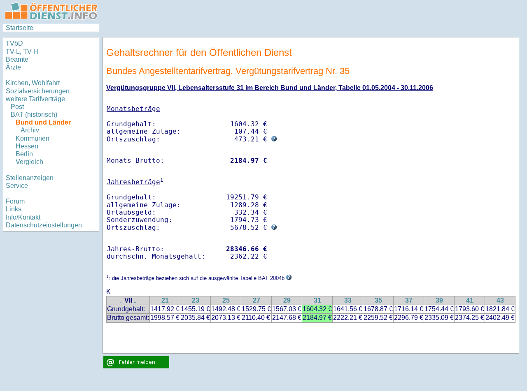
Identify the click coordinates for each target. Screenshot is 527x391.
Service (17, 185)
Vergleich (29, 161)
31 (317, 300)
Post (17, 106)
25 (226, 300)
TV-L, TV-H (22, 51)
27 (256, 300)
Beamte (17, 59)
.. (121, 301)
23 (195, 300)
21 (165, 300)
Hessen (27, 146)
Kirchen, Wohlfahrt (33, 82)
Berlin (24, 153)
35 (378, 300)
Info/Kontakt (23, 217)
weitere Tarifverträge (35, 98)
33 (348, 300)
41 (469, 300)
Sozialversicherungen (38, 91)
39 (439, 300)
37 (409, 300)
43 (500, 300)
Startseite (19, 27)
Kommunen (32, 138)
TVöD (14, 43)
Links (13, 209)
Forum (15, 201)
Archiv (30, 130)
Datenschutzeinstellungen (44, 225)
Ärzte (13, 67)
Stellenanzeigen (30, 177)
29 (287, 300)
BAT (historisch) (34, 114)
